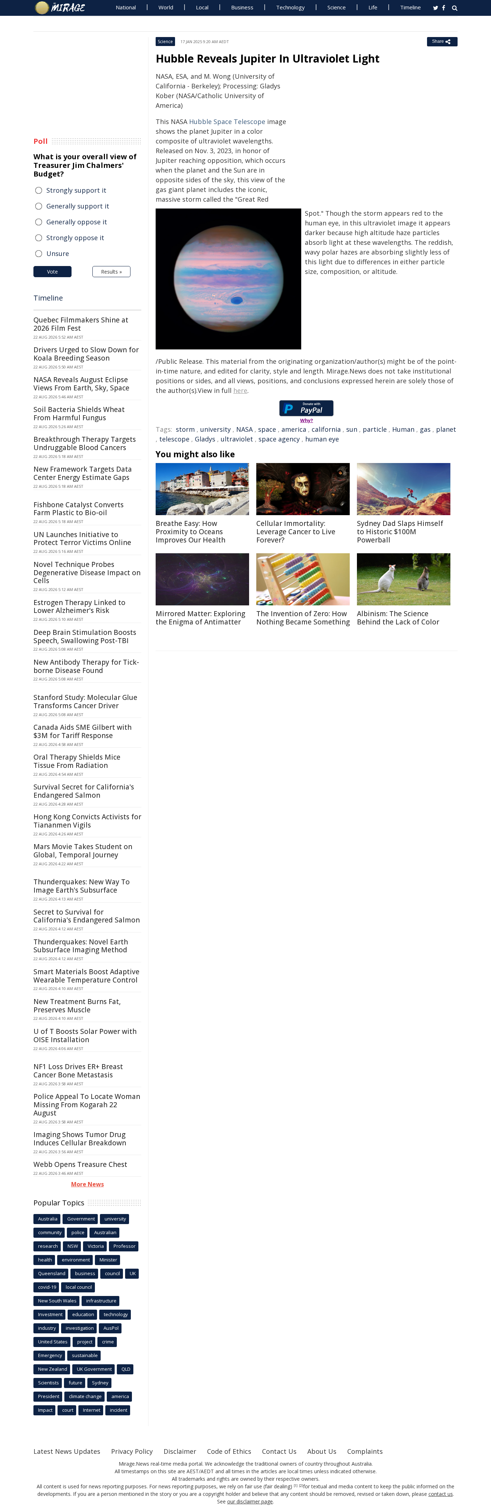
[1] (296, 1486)
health (45, 1259)
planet (446, 429)
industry (47, 1328)
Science (336, 7)
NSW (73, 1246)
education (83, 1314)
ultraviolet (237, 439)
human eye (322, 439)
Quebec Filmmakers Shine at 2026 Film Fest (80, 324)
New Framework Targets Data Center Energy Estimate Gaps (82, 473)
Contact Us (279, 1451)
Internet (91, 1410)
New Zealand (52, 1369)
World (166, 7)
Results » (111, 271)
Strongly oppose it (75, 237)
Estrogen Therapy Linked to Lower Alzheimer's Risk (79, 606)
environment (76, 1259)
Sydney (100, 1382)
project (84, 1341)
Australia (48, 1218)
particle (375, 429)
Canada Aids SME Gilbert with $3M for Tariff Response (82, 731)
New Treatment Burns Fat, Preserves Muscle (77, 1005)
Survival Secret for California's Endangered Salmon (83, 791)
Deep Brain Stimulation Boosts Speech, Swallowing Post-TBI (84, 636)
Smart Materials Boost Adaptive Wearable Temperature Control (86, 976)
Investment (50, 1314)
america (293, 429)
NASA (244, 429)
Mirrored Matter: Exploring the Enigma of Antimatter (200, 618)
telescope (174, 439)
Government (81, 1218)
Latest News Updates (66, 1451)
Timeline (410, 7)
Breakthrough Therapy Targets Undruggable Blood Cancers (84, 443)
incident (118, 1410)
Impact (45, 1410)
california (326, 429)
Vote (52, 271)
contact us (440, 1493)
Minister (108, 1259)
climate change (85, 1396)
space (267, 429)
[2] (301, 1486)
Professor (125, 1246)
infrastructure (101, 1300)
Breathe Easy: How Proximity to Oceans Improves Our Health (190, 532)
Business (242, 7)
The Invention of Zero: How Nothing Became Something (303, 618)
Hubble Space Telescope (227, 121)
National (126, 7)
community (50, 1232)
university (215, 429)
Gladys (205, 439)
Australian (105, 1232)
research (48, 1246)
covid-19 (47, 1287)
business (85, 1273)
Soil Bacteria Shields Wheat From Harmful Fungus (79, 413)
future (75, 1382)
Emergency (50, 1355)
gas (425, 429)
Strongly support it (76, 190)
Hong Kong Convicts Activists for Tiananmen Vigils (87, 821)
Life (372, 7)
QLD (125, 1369)
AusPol (111, 1328)
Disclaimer (180, 1451)
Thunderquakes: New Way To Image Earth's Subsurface (81, 886)
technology (116, 1314)
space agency (279, 439)
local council (79, 1287)
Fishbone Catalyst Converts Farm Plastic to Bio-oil (78, 509)
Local (202, 7)
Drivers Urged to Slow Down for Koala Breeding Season (86, 354)
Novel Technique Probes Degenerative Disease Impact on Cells (87, 573)
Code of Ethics (229, 1451)
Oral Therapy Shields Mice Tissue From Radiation (76, 761)
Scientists (48, 1382)
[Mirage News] (63, 8)
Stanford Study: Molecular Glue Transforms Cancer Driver (85, 701)
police (78, 1232)
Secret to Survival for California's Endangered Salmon (86, 916)
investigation (80, 1328)
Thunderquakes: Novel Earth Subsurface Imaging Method (80, 946)
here (240, 390)
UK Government (94, 1369)
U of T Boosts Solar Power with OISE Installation (85, 1035)
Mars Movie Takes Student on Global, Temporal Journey (82, 851)
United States (53, 1341)
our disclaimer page (250, 1501)
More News (87, 1184)
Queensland (51, 1273)
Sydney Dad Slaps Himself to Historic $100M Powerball (400, 532)
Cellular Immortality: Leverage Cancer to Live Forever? (295, 532)
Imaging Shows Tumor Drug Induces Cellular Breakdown (79, 1139)
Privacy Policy (132, 1451)
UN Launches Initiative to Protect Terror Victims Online (82, 539)
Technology (290, 7)
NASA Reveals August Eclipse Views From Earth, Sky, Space (81, 384)
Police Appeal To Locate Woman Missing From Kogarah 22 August (86, 1105)
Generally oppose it (76, 221)
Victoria (96, 1246)
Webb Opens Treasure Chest (80, 1164)
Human (403, 429)
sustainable (85, 1355)
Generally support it (77, 206)
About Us (321, 1451)
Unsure (57, 253)
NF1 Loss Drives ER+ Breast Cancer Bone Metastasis (78, 1071)
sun (351, 429)
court (67, 1410)
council (112, 1273)
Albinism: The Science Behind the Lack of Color (398, 618)
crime (108, 1341)
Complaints (365, 1451)
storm (185, 429)
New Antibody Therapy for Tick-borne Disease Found (86, 666)
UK (133, 1273)
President (48, 1396)
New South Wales (57, 1300)
